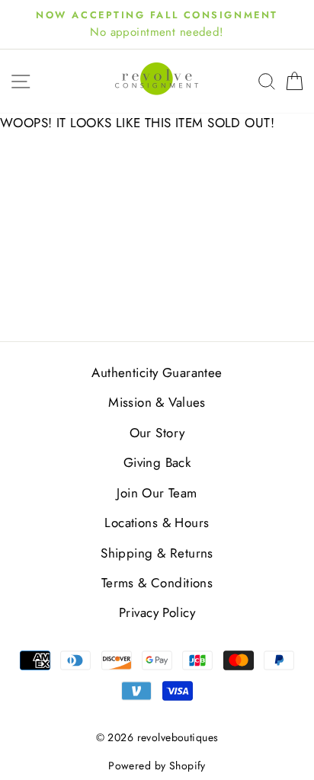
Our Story (157, 433)
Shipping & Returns (157, 553)
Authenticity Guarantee (156, 372)
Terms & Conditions (157, 583)
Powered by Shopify (157, 765)
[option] (157, 24)
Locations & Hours (156, 522)
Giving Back (157, 462)
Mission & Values (157, 402)
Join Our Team (157, 493)
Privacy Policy (157, 612)
